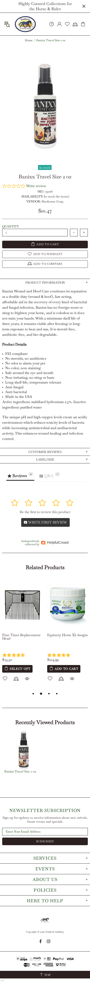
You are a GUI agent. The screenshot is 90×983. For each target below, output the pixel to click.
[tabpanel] (22, 634)
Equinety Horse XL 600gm (67, 635)
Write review (36, 186)
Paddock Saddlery (25, 24)
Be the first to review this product (45, 512)
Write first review (47, 522)
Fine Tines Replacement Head (21, 636)
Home (29, 40)
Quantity (10, 226)
